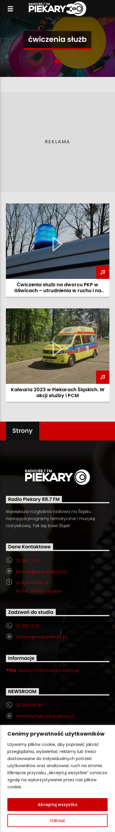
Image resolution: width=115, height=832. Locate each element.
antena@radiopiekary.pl (41, 637)
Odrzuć (57, 820)
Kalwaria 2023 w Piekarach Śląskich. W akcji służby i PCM (57, 392)
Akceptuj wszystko (58, 805)
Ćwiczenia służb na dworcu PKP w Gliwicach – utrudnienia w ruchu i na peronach (57, 290)
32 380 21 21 (27, 561)
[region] (57, 778)
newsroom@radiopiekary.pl (45, 716)
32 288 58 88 (29, 705)
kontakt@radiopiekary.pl (41, 572)
